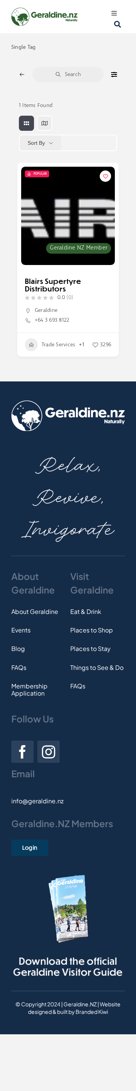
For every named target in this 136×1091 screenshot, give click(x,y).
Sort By (36, 143)
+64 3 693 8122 (52, 320)
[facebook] (22, 752)
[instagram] (48, 752)
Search (73, 74)
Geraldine (46, 310)
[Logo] (44, 10)
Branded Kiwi (92, 1011)
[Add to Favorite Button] (105, 176)
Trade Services (58, 344)
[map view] (44, 123)
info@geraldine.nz (37, 801)
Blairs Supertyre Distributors (53, 285)
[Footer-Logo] (68, 403)
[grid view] (26, 123)
